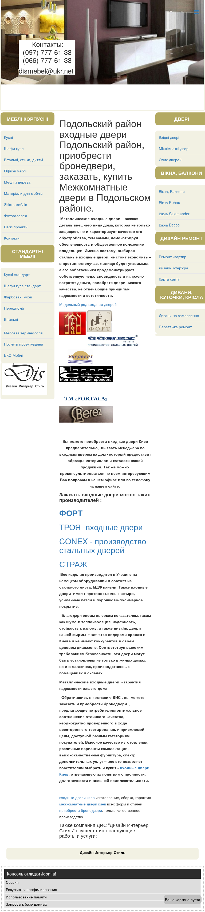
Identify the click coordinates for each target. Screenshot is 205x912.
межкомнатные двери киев (82, 803)
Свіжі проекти (15, 226)
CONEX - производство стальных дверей (102, 545)
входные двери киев (76, 797)
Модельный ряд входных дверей (88, 304)
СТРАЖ (74, 564)
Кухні (8, 137)
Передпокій (14, 308)
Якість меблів (15, 204)
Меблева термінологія (23, 332)
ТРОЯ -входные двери (101, 527)
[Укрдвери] (137, 313)
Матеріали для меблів (23, 193)
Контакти (11, 238)
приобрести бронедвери (80, 810)
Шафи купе (14, 148)
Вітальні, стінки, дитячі (23, 159)
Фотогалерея (15, 215)
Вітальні (11, 319)
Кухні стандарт (17, 274)
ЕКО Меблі (13, 355)
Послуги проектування (23, 344)
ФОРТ (72, 512)
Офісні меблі (15, 170)
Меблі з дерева (17, 182)
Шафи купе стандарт (22, 285)
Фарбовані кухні (18, 296)
